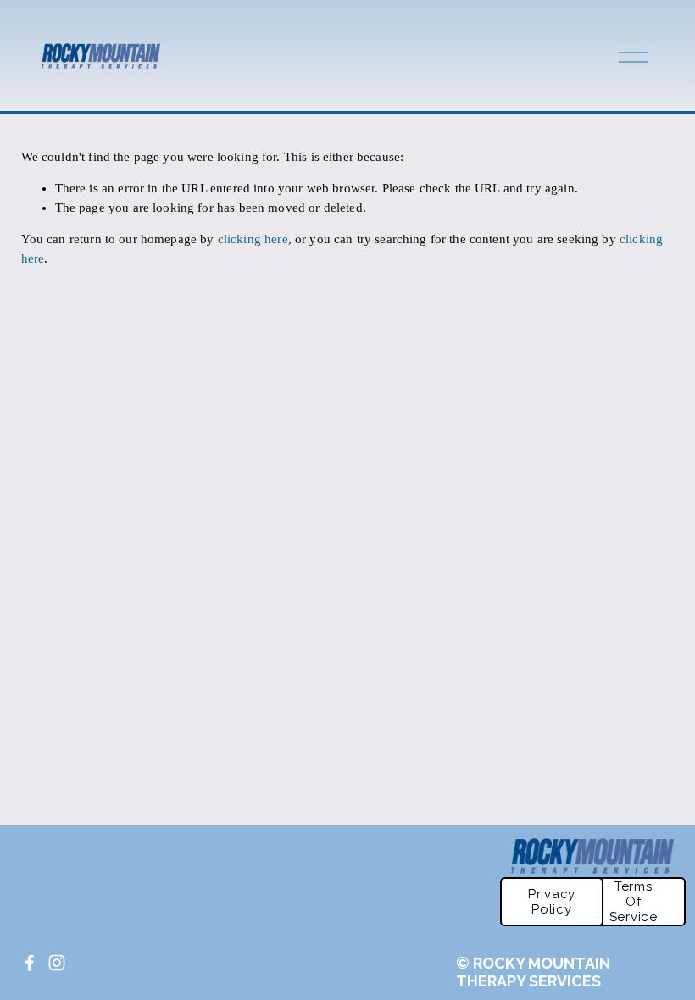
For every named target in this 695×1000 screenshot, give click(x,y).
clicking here (253, 239)
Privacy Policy (551, 901)
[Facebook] (29, 962)
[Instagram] (56, 962)
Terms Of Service (633, 902)
